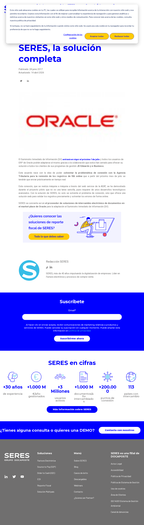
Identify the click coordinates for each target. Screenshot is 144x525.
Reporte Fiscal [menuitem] (44, 485)
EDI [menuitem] (39, 479)
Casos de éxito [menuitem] (81, 473)
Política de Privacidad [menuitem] (121, 476)
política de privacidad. (80, 330)
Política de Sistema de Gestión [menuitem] (125, 482)
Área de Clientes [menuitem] (118, 494)
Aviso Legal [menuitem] (116, 463)
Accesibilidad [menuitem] (117, 470)
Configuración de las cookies (72, 36)
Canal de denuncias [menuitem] (120, 512)
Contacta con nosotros (119, 430)
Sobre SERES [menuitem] (80, 460)
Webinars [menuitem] (78, 485)
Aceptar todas (97, 36)
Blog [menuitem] (76, 466)
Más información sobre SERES (72, 409)
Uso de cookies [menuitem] (118, 488)
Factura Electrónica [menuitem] (46, 460)
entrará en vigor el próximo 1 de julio (81, 159)
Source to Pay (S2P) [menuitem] (46, 466)
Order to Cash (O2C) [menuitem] (46, 473)
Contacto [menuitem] (78, 491)
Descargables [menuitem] (80, 479)
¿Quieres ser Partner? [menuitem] (84, 497)
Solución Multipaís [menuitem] (45, 491)
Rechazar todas (122, 36)
